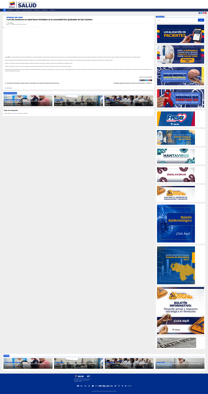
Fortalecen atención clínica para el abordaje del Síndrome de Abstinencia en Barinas (127, 101)
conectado (14, 113)
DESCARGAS (44, 10)
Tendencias (18, 362)
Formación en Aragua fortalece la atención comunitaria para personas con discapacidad (75, 101)
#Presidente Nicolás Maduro (18, 24)
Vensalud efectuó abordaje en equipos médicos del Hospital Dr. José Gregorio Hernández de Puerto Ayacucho (32, 83)
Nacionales (158, 362)
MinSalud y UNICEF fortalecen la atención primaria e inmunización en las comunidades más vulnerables (25, 101)
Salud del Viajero (27, 10)
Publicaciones (160, 16)
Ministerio (10, 10)
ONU (14, 362)
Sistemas (52, 10)
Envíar (201, 20)
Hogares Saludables (10, 17)
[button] (204, 10)
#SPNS (25, 24)
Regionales (20, 17)
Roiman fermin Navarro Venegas (18, 104)
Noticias (18, 10)
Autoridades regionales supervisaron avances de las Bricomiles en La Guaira (132, 83)
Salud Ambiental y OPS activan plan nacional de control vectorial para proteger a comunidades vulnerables (179, 364)
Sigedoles (36, 10)
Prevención (112, 362)
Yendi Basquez (65, 104)
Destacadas (7, 362)
